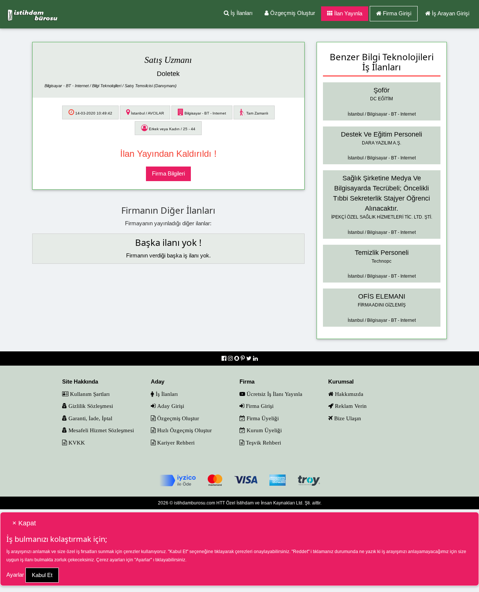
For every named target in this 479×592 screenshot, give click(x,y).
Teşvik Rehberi (262, 442)
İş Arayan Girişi (450, 13)
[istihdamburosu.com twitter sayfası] (249, 358)
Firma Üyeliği (262, 418)
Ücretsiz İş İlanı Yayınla (273, 394)
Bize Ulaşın (347, 418)
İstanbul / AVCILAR (147, 113)
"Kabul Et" (178, 551)
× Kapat (24, 523)
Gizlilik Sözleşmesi (90, 406)
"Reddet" (300, 551)
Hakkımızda (348, 394)
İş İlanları (241, 13)
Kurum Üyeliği (263, 430)
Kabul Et (42, 575)
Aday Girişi (170, 406)
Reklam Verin (350, 406)
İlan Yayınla (347, 13)
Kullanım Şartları (89, 394)
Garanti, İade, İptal (89, 418)
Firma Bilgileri (168, 173)
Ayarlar (15, 574)
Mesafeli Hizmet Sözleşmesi (100, 430)
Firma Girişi (397, 13)
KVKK (76, 442)
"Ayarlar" (143, 559)
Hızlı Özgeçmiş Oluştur (184, 430)
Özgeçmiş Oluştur (292, 13)
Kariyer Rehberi (175, 442)
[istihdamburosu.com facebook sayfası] (225, 358)
